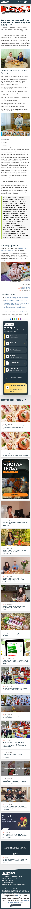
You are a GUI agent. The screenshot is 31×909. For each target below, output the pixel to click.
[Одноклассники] (18, 319)
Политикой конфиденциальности (18, 901)
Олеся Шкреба (26, 287)
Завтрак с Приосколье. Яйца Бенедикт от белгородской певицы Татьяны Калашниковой (15, 306)
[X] (12, 319)
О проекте (4, 878)
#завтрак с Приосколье (21, 311)
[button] (28, 114)
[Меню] (29, 2)
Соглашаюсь (16, 905)
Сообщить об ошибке (16, 876)
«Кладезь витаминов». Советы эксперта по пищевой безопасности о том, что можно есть (16, 304)
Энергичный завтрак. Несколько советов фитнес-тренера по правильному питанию (16, 301)
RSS (3, 876)
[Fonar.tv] (5, 2)
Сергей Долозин (25, 288)
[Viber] (20, 319)
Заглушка (15, 878)
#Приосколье (12, 311)
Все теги (7, 876)
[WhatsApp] (14, 319)
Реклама (10, 880)
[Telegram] (16, 319)
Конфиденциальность (7, 882)
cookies (15, 888)
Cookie (18, 895)
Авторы (10, 878)
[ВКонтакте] (10, 319)
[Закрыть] (29, 15)
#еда (5, 311)
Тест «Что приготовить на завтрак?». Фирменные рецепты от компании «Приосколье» (16, 298)
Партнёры (4, 880)
